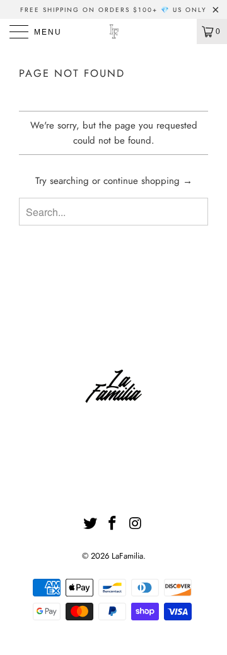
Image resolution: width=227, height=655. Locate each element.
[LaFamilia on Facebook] (112, 524)
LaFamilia (127, 556)
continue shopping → (147, 181)
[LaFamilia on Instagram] (135, 524)
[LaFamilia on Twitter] (90, 524)
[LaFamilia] (113, 31)
